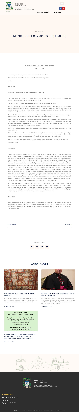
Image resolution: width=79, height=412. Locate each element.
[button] (62, 3)
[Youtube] (63, 8)
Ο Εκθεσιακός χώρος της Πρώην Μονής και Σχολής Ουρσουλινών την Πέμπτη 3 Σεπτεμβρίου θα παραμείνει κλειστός (20, 336)
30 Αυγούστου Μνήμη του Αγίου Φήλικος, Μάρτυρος (19, 294)
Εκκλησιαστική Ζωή (43, 12)
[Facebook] (60, 8)
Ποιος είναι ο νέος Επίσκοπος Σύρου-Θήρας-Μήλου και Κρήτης (58, 294)
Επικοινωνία (57, 12)
